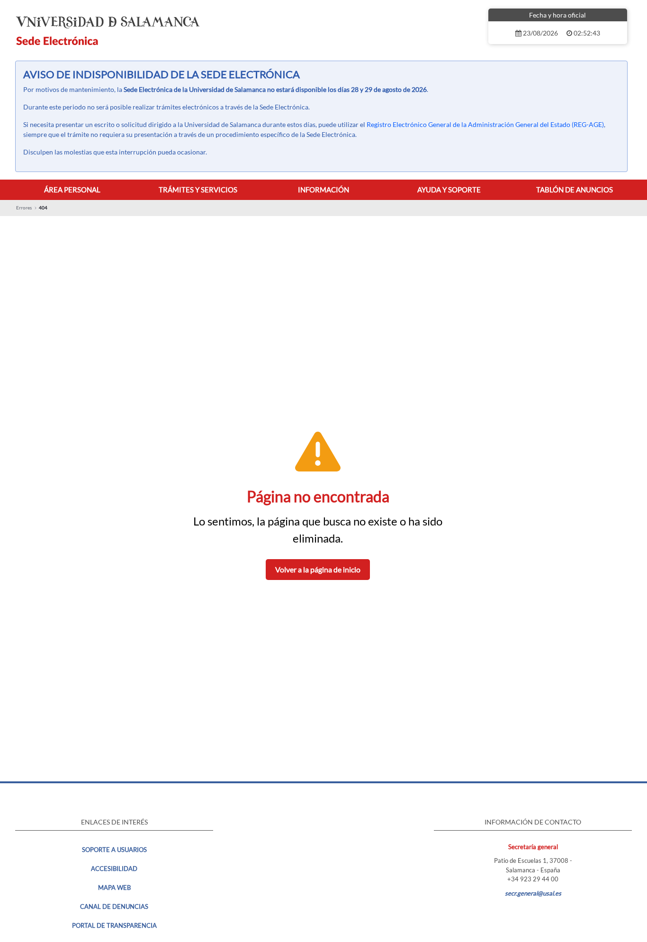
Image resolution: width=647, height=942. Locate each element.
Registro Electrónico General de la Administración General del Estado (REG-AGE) (485, 124)
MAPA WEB (114, 887)
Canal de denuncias (114, 906)
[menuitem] (72, 190)
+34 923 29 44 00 (532, 879)
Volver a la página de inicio (317, 569)
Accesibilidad (114, 868)
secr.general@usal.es (533, 893)
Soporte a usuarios (114, 849)
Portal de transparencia (114, 925)
